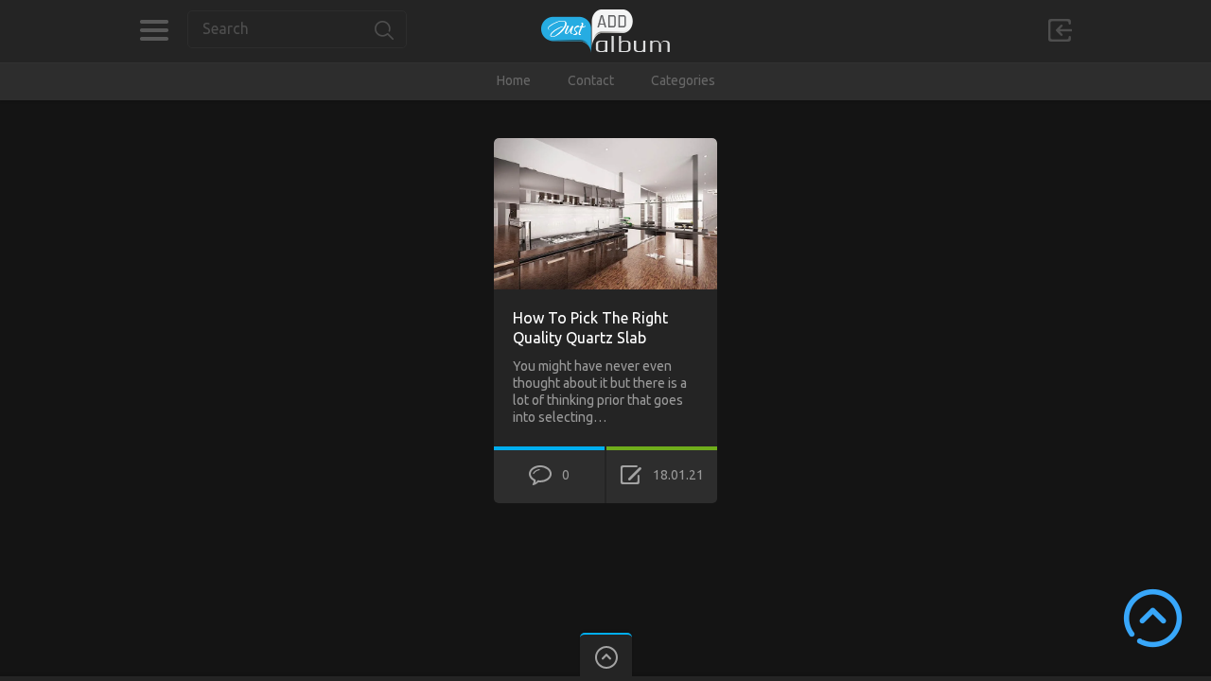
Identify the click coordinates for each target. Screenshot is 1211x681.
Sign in (1059, 30)
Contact (591, 80)
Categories (153, 30)
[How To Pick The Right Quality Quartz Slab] (605, 146)
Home (514, 80)
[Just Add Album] (605, 30)
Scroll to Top (1153, 618)
